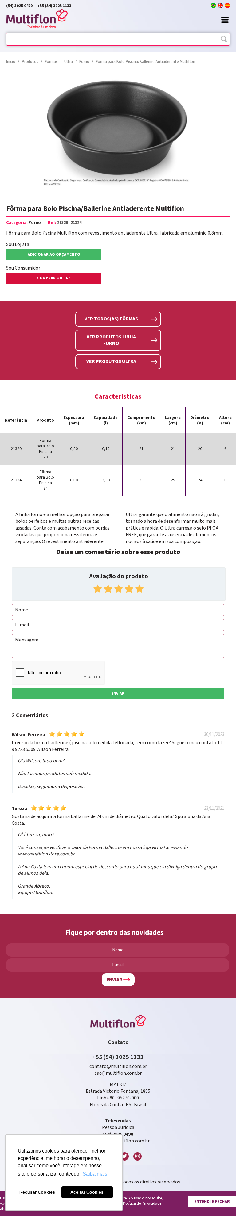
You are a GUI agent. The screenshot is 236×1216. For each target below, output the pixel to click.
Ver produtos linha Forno (111, 340)
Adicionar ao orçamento (54, 254)
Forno (35, 222)
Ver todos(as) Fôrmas (111, 319)
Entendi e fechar (212, 1201)
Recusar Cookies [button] (37, 1192)
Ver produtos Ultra (111, 361)
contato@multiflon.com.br (118, 1066)
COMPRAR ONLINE (54, 278)
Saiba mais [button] (95, 1173)
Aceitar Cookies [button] (87, 1192)
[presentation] (7, 134)
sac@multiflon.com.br (118, 1073)
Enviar (117, 693)
